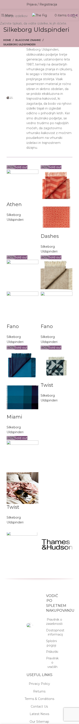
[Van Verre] (22, 544)
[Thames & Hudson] (57, 544)
